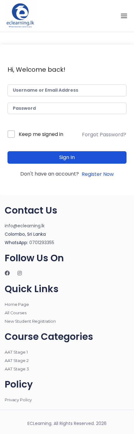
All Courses (15, 312)
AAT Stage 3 (17, 368)
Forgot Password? (104, 134)
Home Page (17, 304)
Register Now (98, 174)
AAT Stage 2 (17, 360)
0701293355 (41, 242)
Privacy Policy (18, 399)
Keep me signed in (41, 134)
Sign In (67, 157)
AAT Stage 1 (16, 352)
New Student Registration (30, 321)
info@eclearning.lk (25, 226)
